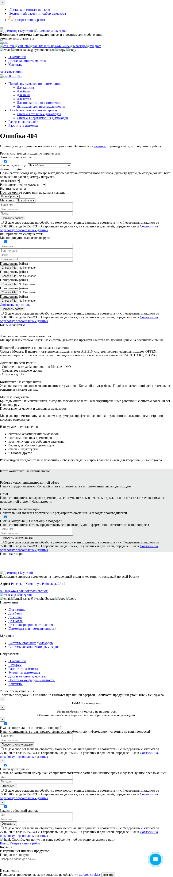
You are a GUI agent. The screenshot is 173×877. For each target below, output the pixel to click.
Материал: (7, 200)
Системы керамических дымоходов (42, 118)
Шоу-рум (15, 665)
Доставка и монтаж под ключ (30, 9)
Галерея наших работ (30, 20)
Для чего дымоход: (13, 165)
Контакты (15, 64)
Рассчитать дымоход (23, 668)
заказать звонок (11, 72)
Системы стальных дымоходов (39, 114)
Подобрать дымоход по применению (34, 83)
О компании (17, 57)
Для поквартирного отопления (39, 102)
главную (100, 146)
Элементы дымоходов (24, 672)
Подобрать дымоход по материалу (33, 110)
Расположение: (11, 184)
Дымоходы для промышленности (41, 106)
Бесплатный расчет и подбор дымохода (37, 13)
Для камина (25, 87)
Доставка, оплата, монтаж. (27, 61)
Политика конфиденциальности (31, 680)
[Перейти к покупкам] (4, 42)
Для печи (23, 95)
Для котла (24, 99)
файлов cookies (89, 874)
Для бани (23, 91)
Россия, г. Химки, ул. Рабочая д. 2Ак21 (39, 584)
